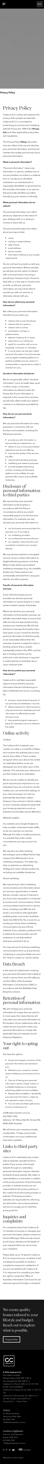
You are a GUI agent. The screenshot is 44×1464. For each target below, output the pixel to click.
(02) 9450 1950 (9, 1419)
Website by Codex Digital (13, 1457)
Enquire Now (11, 1339)
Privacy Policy (8, 1401)
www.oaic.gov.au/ (11, 1283)
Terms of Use (21, 1401)
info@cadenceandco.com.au (14, 1422)
